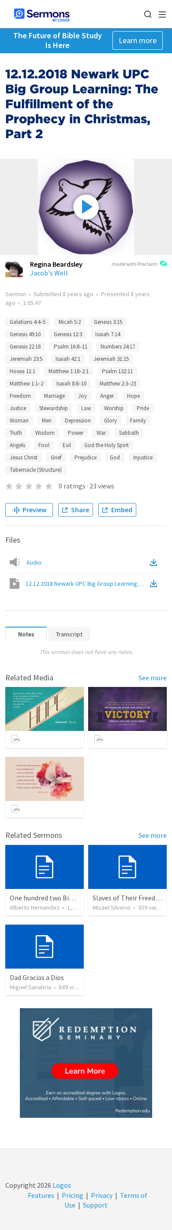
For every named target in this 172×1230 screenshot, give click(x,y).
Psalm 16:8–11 (70, 346)
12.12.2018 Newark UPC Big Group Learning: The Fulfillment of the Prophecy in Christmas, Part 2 (87, 583)
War (101, 433)
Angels (17, 445)
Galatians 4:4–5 (27, 322)
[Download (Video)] (155, 583)
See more (152, 677)
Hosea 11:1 (22, 371)
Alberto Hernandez (35, 907)
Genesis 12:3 (68, 334)
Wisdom (45, 433)
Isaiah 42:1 (68, 359)
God (115, 457)
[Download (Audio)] (155, 562)
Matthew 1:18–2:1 (69, 371)
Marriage (54, 396)
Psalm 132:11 (117, 371)
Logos (61, 1185)
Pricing (72, 1195)
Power (75, 433)
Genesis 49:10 (25, 334)
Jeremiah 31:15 (111, 359)
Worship (113, 408)
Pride (143, 408)
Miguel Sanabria (30, 987)
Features (41, 1195)
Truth (16, 433)
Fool (43, 445)
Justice (18, 408)
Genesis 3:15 (108, 322)
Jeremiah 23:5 (26, 359)
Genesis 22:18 (25, 346)
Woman (19, 420)
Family (138, 420)
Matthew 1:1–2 (26, 383)
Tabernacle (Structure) (36, 470)
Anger (107, 396)
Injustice (143, 457)
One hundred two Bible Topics (55, 897)
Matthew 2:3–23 (118, 383)
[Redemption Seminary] (86, 1063)
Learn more (138, 40)
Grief (56, 457)
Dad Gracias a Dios (37, 977)
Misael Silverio (112, 907)
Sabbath (129, 433)
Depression (78, 420)
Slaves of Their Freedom (129, 897)
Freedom (20, 396)
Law (86, 408)
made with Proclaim (134, 264)
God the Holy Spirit (106, 445)
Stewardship (53, 408)
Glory (110, 420)
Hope (133, 396)
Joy (82, 396)
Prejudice (86, 457)
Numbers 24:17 (118, 346)
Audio (33, 562)
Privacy (101, 1195)
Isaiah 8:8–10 (71, 383)
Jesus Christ (23, 457)
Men (47, 420)
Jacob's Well (49, 272)
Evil (67, 445)
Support (95, 1205)
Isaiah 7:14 (107, 334)
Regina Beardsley (56, 264)
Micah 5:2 (70, 322)
